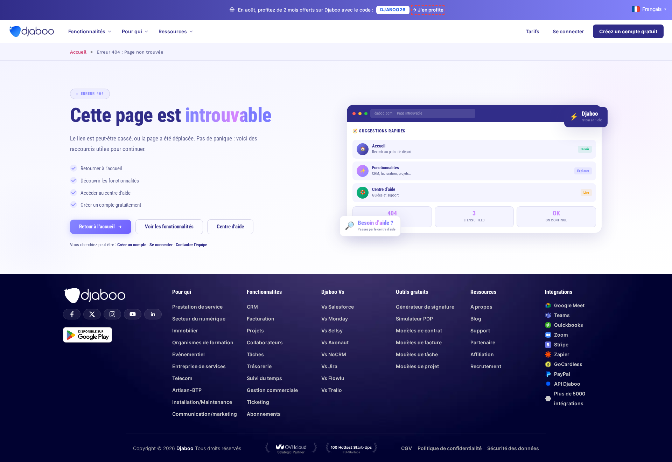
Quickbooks (568, 325)
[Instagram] (112, 314)
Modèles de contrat (419, 330)
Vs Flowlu (332, 378)
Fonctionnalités (86, 31)
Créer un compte (131, 244)
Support (480, 330)
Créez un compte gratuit (628, 31)
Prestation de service (197, 307)
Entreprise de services (199, 366)
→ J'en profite (427, 10)
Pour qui (132, 31)
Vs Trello (331, 390)
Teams (562, 315)
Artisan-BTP (187, 390)
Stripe (561, 344)
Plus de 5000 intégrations (569, 398)
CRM (252, 307)
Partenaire (482, 342)
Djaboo (185, 448)
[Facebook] (71, 314)
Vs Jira (329, 366)
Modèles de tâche (417, 354)
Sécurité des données (513, 448)
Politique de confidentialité (450, 448)
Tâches (255, 354)
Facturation (260, 319)
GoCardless (568, 364)
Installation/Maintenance (202, 402)
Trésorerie (259, 366)
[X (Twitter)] (92, 314)
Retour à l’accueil (97, 226)
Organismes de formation (202, 342)
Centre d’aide (230, 226)
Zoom (561, 335)
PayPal (562, 374)
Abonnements (264, 414)
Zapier (561, 354)
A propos (481, 307)
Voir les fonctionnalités (169, 226)
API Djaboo (567, 384)
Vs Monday (334, 319)
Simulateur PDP (414, 319)
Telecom (182, 378)
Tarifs (532, 31)
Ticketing (258, 402)
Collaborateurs (265, 342)
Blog (475, 319)
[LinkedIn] (153, 314)
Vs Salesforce (337, 307)
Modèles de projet (417, 366)
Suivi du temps (264, 378)
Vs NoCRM (333, 354)
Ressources (173, 31)
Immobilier (185, 330)
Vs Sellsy (332, 330)
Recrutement (485, 366)
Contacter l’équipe (191, 244)
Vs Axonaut (335, 342)
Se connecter (568, 31)
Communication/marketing (204, 414)
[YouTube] (132, 314)
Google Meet (569, 305)
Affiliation (482, 354)
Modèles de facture (419, 342)
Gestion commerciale (272, 390)
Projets (255, 330)
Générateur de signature (425, 307)
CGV (406, 448)
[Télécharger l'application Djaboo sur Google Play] (87, 335)
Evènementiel (188, 354)
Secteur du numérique (198, 319)
